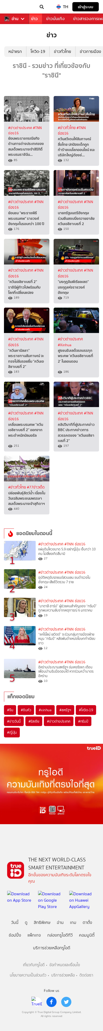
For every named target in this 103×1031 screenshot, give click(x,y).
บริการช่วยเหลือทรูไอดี (51, 948)
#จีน (10, 710)
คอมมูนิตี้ (87, 935)
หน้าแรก (15, 51)
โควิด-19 (38, 51)
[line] (36, 1002)
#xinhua (45, 710)
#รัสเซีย (34, 721)
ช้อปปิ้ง (15, 935)
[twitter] (66, 1002)
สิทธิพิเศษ (42, 922)
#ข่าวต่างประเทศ (20, 127)
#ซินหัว (26, 710)
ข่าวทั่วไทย (62, 51)
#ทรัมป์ (83, 721)
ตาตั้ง (87, 922)
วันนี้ (14, 922)
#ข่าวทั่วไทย (67, 128)
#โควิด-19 (86, 710)
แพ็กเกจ (34, 935)
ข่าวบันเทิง (55, 18)
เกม (73, 922)
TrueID (14, 7)
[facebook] (51, 1002)
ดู (26, 922)
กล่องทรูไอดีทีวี (60, 935)
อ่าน (15, 19)
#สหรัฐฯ (65, 710)
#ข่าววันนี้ (14, 721)
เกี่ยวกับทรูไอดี (34, 965)
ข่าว (34, 18)
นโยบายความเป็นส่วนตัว (28, 975)
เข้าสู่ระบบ (85, 7)
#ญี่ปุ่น (12, 732)
